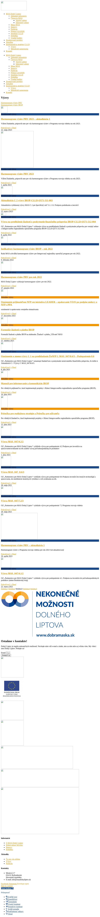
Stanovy (14, 27)
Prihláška (14, 36)
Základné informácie (19, 16)
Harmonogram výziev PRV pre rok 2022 (21, 277)
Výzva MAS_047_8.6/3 (12, 472)
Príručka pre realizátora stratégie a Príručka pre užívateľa (30, 413)
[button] (7, 888)
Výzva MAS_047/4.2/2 (12, 441)
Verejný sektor (21, 20)
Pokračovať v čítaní (8, 128)
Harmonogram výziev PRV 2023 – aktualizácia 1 (25, 119)
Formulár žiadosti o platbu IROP (17, 329)
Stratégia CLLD (17, 33)
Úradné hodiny (16, 38)
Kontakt (9, 51)
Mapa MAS (15, 25)
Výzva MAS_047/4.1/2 (12, 573)
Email (3, 653)
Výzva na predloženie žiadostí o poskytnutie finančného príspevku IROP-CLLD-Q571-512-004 (48, 221)
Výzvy (13, 47)
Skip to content (7, 886)
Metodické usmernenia (19, 49)
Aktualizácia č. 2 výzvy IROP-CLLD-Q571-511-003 (27, 200)
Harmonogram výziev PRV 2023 (17, 174)
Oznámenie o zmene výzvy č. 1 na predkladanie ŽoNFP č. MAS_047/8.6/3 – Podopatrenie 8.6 (47, 356)
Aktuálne (9, 42)
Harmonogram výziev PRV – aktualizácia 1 (23, 545)
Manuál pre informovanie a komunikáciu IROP (25, 383)
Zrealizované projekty (14, 40)
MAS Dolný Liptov (13, 14)
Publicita (14, 29)
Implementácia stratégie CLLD (18, 44)
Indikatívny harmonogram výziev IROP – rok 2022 (27, 249)
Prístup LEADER (18, 31)
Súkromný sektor (22, 23)
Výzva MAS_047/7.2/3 (12, 500)
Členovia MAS (16, 18)
